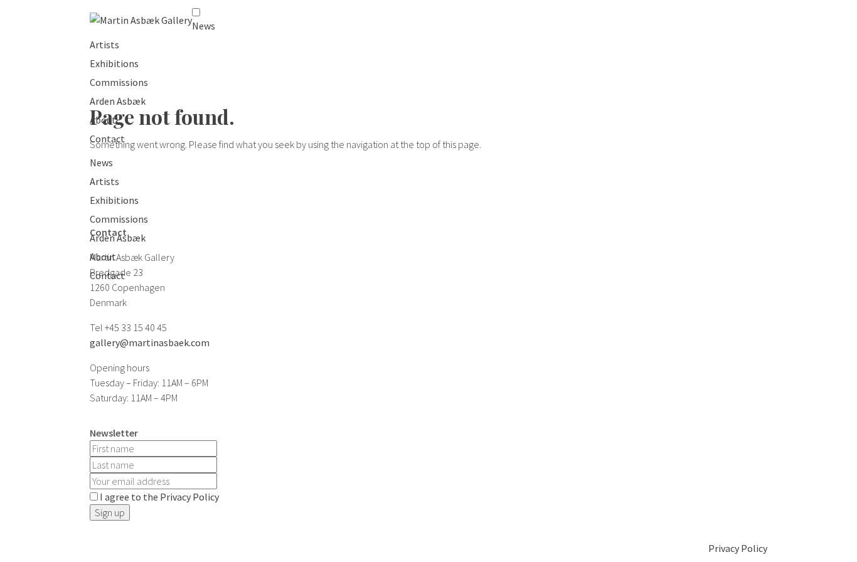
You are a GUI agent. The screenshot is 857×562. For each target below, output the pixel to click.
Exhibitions (114, 63)
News (203, 25)
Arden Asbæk (118, 101)
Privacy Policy (737, 548)
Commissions (119, 82)
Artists (104, 44)
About (103, 120)
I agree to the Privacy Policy (159, 496)
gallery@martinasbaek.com (150, 342)
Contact (107, 138)
